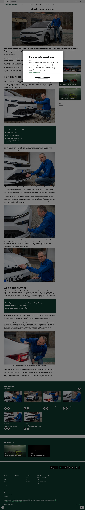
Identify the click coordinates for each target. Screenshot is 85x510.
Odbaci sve (37, 76)
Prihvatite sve (47, 76)
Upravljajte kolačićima (43, 79)
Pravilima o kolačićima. (34, 72)
